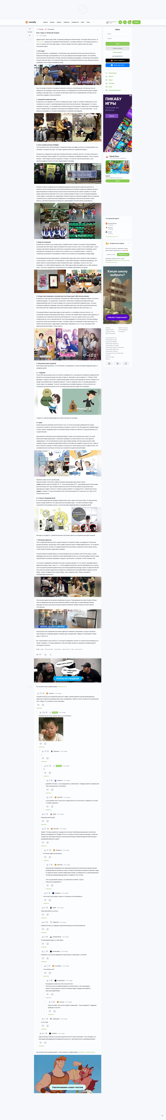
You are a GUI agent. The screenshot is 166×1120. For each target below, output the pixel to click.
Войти (136, 22)
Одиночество (66, 649)
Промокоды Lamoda (111, 339)
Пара (72, 649)
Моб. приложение (110, 333)
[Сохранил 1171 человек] (45, 654)
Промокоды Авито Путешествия (114, 353)
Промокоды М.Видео (111, 341)
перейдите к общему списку (86, 1052)
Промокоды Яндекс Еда (112, 349)
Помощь (108, 327)
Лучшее (52, 22)
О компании (121, 331)
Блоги (82, 22)
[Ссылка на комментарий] (65, 693)
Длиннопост (79, 649)
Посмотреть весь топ (112, 236)
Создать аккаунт (117, 48)
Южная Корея (49, 649)
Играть (117, 181)
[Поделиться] (50, 654)
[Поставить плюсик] (30, 28)
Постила (108, 355)
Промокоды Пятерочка (112, 343)
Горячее (45, 22)
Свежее (59, 22)
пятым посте (40, 42)
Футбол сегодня (110, 357)
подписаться (123, 254)
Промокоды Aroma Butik (112, 345)
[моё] (37, 649)
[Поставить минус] (30, 35)
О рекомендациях (123, 329)
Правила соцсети (123, 327)
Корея (42, 649)
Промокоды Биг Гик (111, 338)
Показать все (62, 686)
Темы (88, 22)
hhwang (41, 29)
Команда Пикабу (110, 331)
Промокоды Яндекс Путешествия (115, 347)
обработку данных (118, 260)
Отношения (57, 649)
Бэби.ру (108, 359)
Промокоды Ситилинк (112, 351)
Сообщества (75, 22)
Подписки (66, 22)
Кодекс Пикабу (110, 329)
